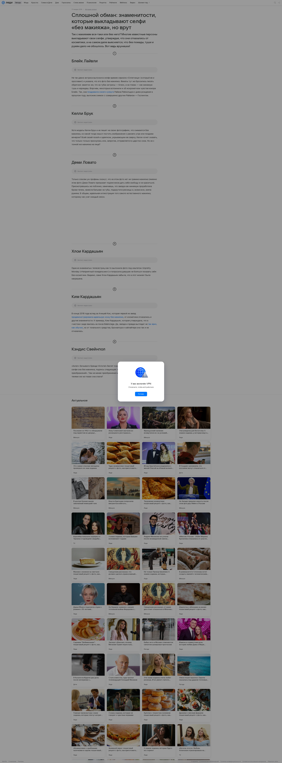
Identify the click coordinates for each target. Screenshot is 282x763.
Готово (141, 394)
